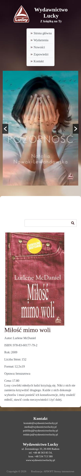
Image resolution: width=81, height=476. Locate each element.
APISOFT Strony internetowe (58, 471)
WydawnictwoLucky (51, 13)
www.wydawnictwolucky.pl (40, 460)
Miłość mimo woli (27, 329)
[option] (40, 128)
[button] (5, 129)
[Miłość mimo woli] (34, 279)
